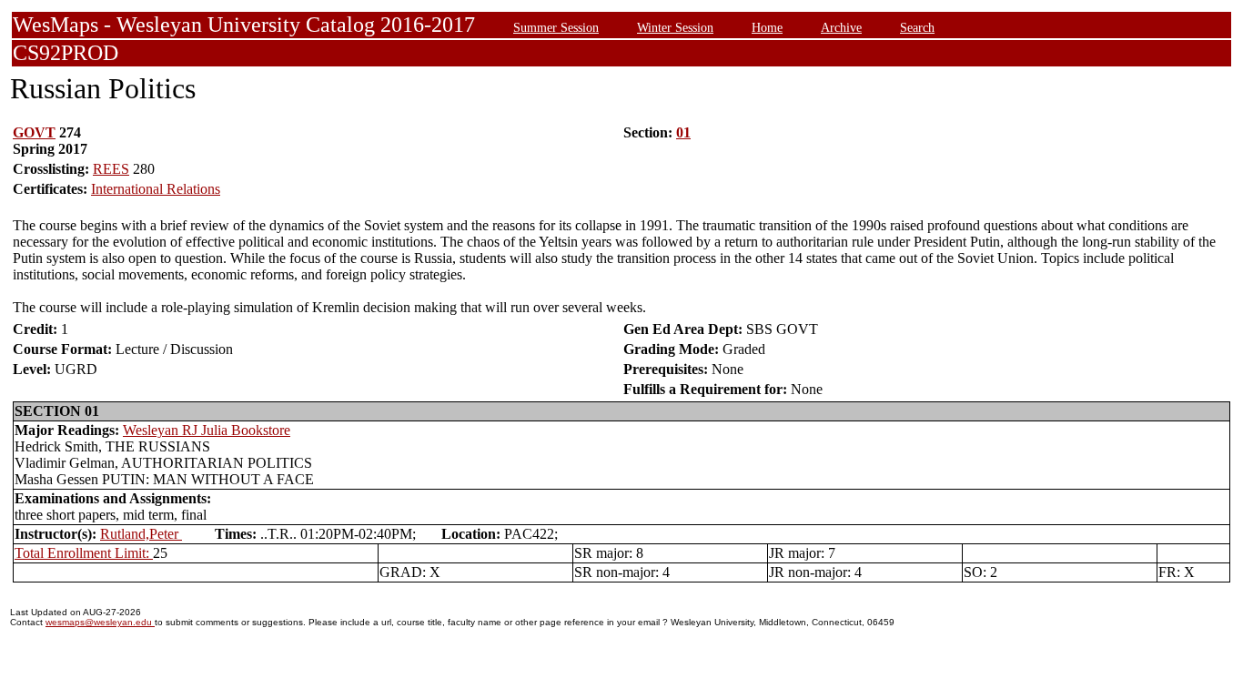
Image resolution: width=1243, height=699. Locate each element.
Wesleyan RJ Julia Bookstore (206, 430)
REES (111, 169)
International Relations (155, 189)
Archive (841, 27)
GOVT (34, 132)
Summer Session (556, 27)
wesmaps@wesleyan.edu (100, 622)
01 (683, 132)
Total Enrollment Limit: (84, 553)
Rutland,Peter (141, 534)
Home (767, 27)
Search (917, 27)
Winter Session (675, 27)
